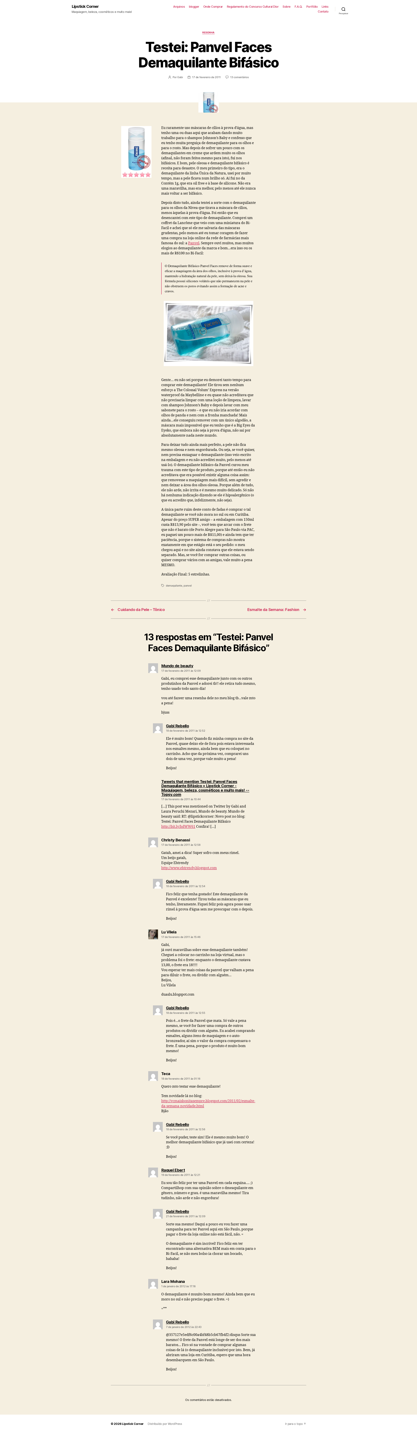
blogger (194, 6)
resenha (208, 32)
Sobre (287, 6)
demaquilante (174, 585)
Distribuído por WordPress (165, 1424)
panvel (188, 585)
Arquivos (179, 6)
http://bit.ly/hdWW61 (178, 826)
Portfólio (312, 6)
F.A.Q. (298, 6)
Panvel (193, 243)
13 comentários (239, 77)
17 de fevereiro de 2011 (206, 77)
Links (325, 6)
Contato (323, 11)
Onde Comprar (213, 6)
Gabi (180, 77)
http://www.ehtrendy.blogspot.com (189, 868)
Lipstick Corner (85, 6)
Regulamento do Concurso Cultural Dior (253, 6)
